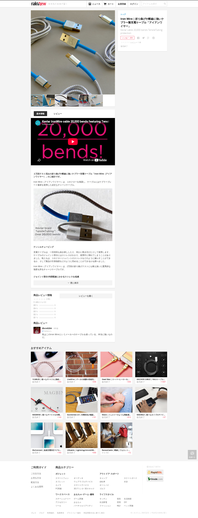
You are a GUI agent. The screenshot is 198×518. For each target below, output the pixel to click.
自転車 (102, 481)
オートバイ (104, 485)
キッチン (103, 498)
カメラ (58, 485)
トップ (123, 14)
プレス (33, 513)
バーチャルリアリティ (83, 505)
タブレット (60, 481)
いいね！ (127, 38)
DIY (125, 502)
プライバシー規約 (74, 513)
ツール (58, 505)
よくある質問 (37, 486)
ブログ (41, 513)
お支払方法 (36, 477)
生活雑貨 (127, 498)
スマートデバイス (81, 485)
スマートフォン (62, 478)
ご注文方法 (36, 473)
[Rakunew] (39, 3)
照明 (119, 502)
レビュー (58, 113)
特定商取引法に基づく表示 (94, 513)
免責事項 (60, 513)
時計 (119, 505)
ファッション (105, 505)
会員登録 (122, 3)
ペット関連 (128, 505)
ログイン (134, 3)
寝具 (119, 498)
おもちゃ (77, 502)
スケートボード (130, 478)
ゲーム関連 (78, 498)
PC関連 (59, 488)
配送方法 (35, 482)
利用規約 (50, 513)
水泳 (126, 481)
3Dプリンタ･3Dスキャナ (84, 488)
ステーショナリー (63, 498)
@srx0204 (47, 328)
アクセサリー (61, 502)
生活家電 (103, 502)
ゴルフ (102, 488)
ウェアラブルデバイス (83, 481)
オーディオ (78, 478)
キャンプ (103, 478)
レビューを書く (86, 295)
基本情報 (40, 113)
